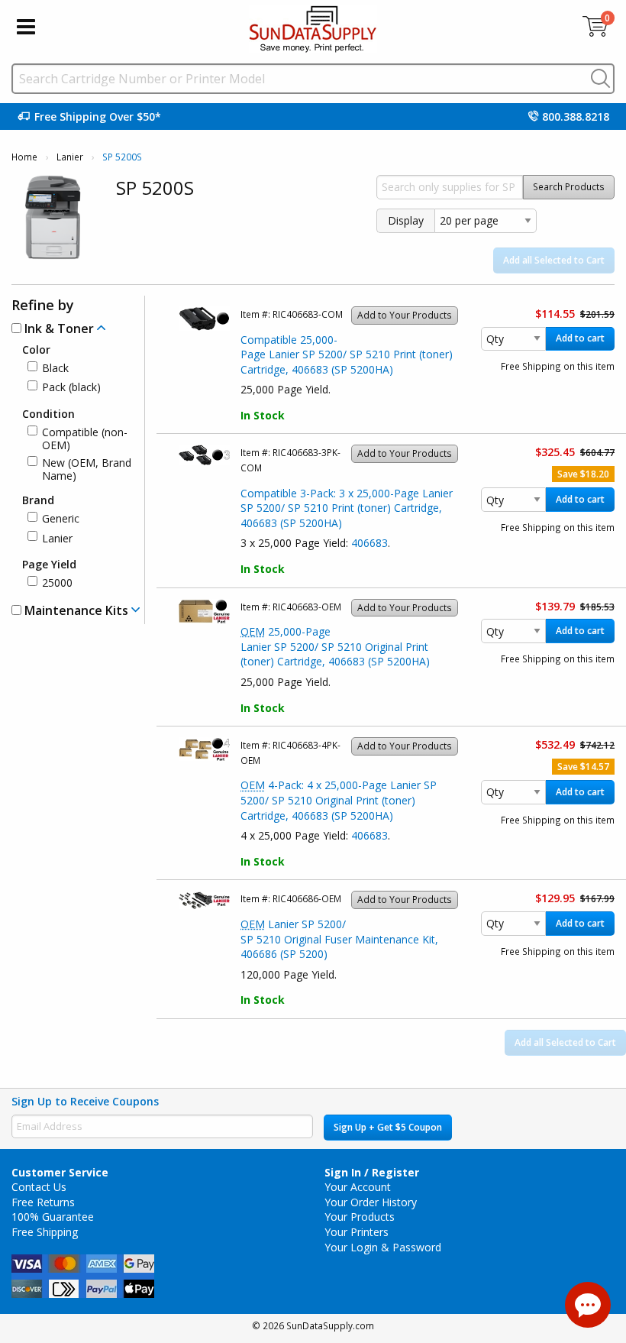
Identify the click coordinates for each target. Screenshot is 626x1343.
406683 (369, 543)
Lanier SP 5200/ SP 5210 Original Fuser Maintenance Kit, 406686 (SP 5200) (339, 939)
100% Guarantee (52, 1216)
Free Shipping (44, 1232)
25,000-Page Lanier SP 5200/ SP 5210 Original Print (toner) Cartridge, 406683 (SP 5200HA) (335, 646)
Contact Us (38, 1187)
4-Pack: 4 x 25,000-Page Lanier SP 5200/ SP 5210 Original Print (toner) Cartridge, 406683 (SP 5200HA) (338, 800)
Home (24, 156)
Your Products (359, 1216)
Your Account (357, 1187)
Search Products (569, 186)
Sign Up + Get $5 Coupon (388, 1127)
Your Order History (370, 1202)
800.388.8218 (575, 116)
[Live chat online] (588, 1305)
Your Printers (356, 1232)
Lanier (69, 156)
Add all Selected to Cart (554, 260)
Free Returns (43, 1202)
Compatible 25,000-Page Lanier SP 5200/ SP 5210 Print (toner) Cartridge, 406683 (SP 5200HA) (346, 354)
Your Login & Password (382, 1247)
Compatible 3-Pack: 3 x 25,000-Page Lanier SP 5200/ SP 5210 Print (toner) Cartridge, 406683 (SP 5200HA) (346, 508)
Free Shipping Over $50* (97, 116)
